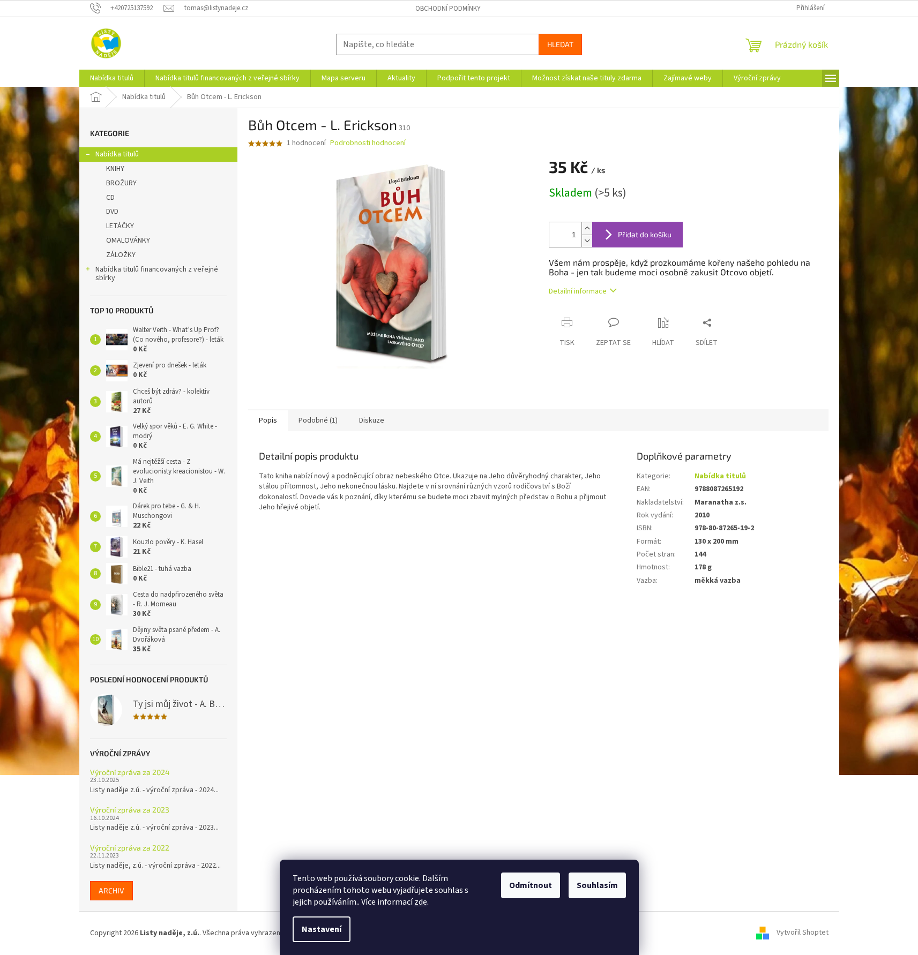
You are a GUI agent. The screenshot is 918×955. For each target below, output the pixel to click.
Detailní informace (578, 291)
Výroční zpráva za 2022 (129, 848)
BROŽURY (121, 183)
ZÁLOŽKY (121, 255)
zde (420, 902)
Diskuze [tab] (371, 420)
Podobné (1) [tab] (318, 420)
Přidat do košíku (644, 234)
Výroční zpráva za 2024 (130, 772)
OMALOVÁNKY (128, 240)
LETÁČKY (120, 226)
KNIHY (115, 168)
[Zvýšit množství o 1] (586, 228)
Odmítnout (530, 885)
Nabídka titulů (117, 154)
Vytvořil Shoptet (803, 933)
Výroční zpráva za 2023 (129, 810)
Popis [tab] (268, 420)
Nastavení (321, 929)
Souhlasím (597, 885)
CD (110, 197)
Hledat (560, 44)
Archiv (111, 890)
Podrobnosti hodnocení (368, 143)
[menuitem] (111, 78)
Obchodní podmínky (448, 8)
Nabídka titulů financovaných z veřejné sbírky (156, 274)
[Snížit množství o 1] (586, 241)
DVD (112, 211)
